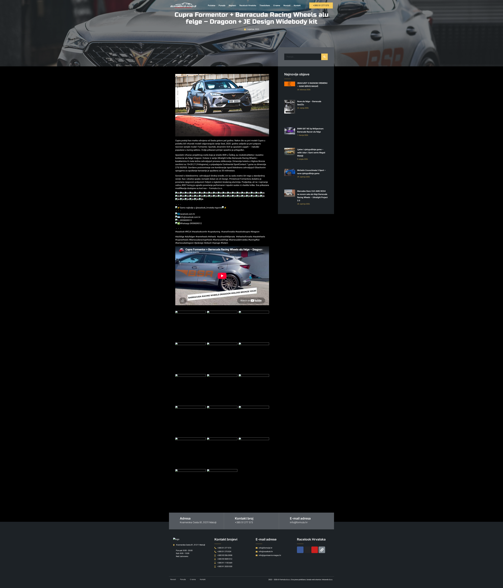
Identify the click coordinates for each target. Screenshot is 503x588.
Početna (211, 5)
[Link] (322, 550)
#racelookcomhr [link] (199, 231)
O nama (276, 5)
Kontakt (297, 5)
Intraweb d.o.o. (327, 579)
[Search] (324, 57)
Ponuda (222, 5)
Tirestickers (264, 5)
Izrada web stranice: (314, 579)
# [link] (185, 231)
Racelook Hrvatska (247, 5)
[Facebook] (300, 550)
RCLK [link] (189, 231)
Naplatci (232, 5)
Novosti (286, 5)
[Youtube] (314, 550)
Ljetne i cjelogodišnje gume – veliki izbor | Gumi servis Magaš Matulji (311, 152)
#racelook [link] (180, 231)
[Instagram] (307, 550)
